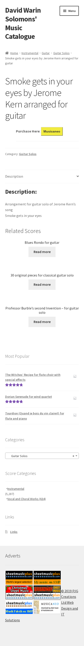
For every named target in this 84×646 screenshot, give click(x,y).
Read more (42, 251)
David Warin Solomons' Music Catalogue (23, 23)
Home (14, 53)
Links (13, 532)
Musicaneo (51, 131)
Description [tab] (14, 176)
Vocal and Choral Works (26, 499)
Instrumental (30, 53)
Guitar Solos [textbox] (40, 456)
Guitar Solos (61, 53)
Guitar (46, 53)
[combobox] (42, 456)
